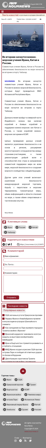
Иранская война (14, 394)
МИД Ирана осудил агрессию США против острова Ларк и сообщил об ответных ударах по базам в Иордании (22, 352)
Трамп (33, 384)
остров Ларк (12, 399)
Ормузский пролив (15, 384)
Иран (10, 227)
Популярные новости (14, 310)
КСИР (26, 389)
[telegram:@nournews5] (20, 440)
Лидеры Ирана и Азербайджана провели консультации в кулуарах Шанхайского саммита (21, 321)
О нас (17, 438)
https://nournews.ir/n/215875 (32, 244)
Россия (22, 227)
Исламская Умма (32, 399)
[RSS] (25, 440)
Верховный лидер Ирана (17, 404)
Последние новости (17, 306)
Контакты (27, 438)
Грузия (25, 409)
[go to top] (23, 371)
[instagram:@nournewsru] (15, 440)
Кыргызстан (12, 389)
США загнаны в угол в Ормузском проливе (23, 315)
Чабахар (11, 232)
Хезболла (11, 409)
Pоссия (38, 409)
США (20, 379)
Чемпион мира (34, 394)
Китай (35, 227)
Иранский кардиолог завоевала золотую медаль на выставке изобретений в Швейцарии (21, 337)
